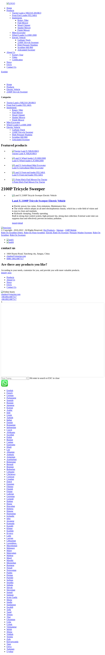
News (9, 62)
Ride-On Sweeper (17, 235)
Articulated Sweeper (26, 50)
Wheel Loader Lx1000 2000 (24, 35)
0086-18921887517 (15, 258)
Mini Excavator (18, 32)
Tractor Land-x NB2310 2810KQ (26, 13)
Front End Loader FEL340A (24, 15)
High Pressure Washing (28, 45)
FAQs (9, 64)
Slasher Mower (24, 28)
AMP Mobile (70, 230)
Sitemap (59, 230)
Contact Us (11, 67)
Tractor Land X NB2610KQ (24, 153)
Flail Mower (23, 23)
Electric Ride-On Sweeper (57, 232)
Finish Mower (24, 30)
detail (20, 223)
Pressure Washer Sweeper (81, 232)
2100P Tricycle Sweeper (28, 42)
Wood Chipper (24, 25)
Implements (17, 18)
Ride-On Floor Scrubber (34, 232)
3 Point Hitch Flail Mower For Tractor (28, 182)
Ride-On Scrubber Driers (12, 232)
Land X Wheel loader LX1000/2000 (28, 161)
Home (9, 8)
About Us (11, 52)
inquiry (15, 223)
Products (10, 10)
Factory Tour (17, 55)
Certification (17, 60)
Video (14, 57)
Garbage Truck (24, 40)
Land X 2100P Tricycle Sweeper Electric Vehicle (38, 200)
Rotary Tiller (23, 20)
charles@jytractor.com (16, 256)
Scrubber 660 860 (25, 47)
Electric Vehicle (19, 37)
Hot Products (49, 230)
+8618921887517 (9, 297)
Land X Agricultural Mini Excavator (27, 168)
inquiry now (6, 273)
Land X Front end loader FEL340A (27, 175)
